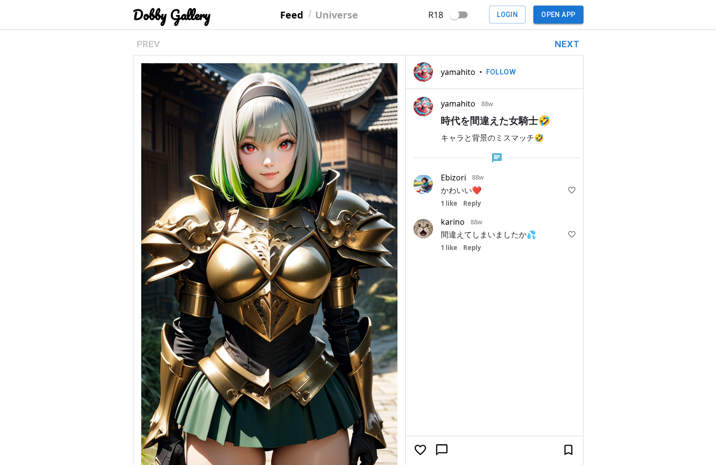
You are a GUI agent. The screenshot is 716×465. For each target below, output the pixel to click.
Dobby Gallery (171, 14)
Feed (291, 14)
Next (567, 44)
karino (453, 221)
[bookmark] (568, 450)
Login (507, 14)
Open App (558, 14)
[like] (572, 190)
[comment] (441, 450)
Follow (501, 72)
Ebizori (453, 177)
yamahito (458, 72)
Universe (336, 14)
